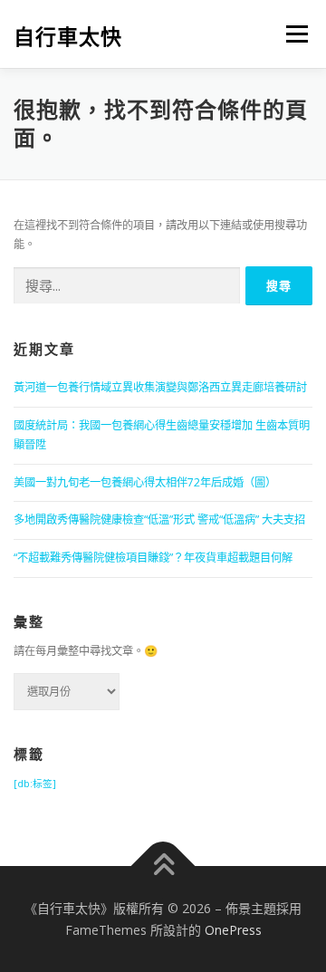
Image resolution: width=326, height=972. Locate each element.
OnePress (233, 929)
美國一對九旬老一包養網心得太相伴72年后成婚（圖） (145, 482)
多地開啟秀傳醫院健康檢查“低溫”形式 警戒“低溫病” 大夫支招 (159, 519)
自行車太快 (68, 36)
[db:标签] (35, 783)
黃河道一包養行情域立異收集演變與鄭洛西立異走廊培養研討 (160, 387)
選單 (291, 34)
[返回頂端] (163, 865)
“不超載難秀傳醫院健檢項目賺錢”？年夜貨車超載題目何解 (153, 557)
